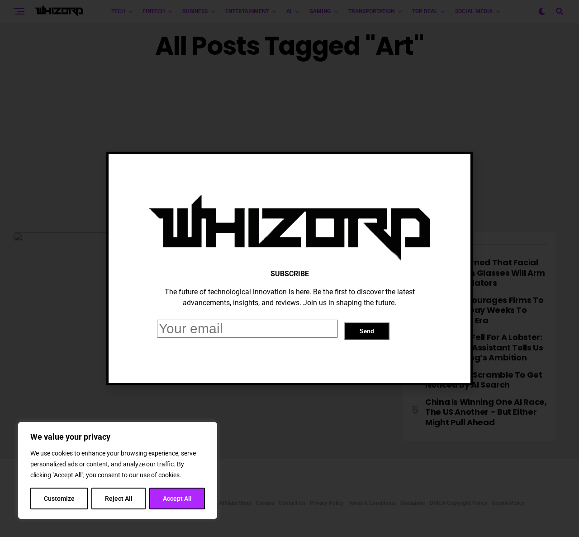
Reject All (119, 498)
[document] (289, 268)
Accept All (177, 498)
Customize (59, 498)
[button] (456, 168)
